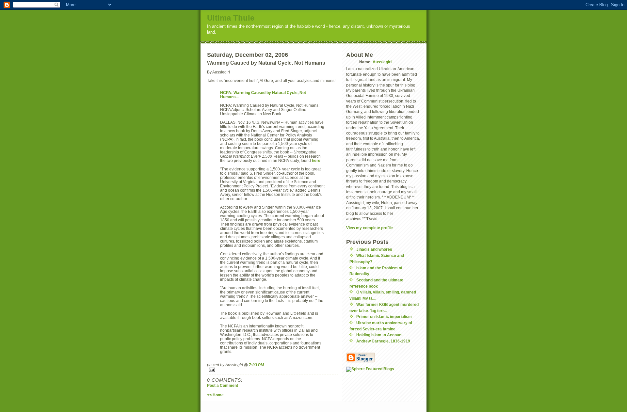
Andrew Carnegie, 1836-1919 (383, 341)
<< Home (215, 395)
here (316, 160)
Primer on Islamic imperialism (384, 316)
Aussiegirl (382, 62)
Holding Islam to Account (379, 335)
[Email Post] (272, 370)
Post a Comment (222, 385)
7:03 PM (256, 365)
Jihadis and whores (374, 249)
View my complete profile (369, 228)
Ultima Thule (230, 17)
